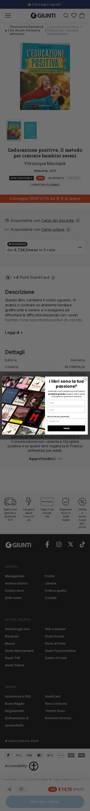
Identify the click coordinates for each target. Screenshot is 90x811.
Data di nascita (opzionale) (58, 416)
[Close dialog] (85, 379)
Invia (66, 428)
